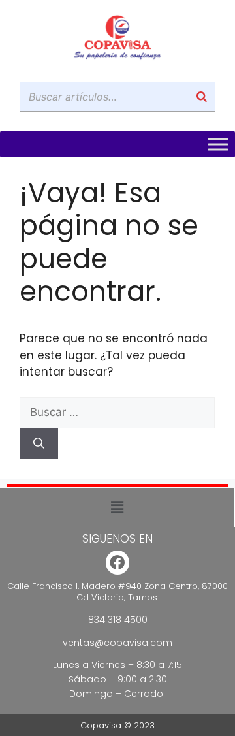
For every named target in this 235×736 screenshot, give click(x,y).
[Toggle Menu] (218, 144)
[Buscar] (202, 96)
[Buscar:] (117, 412)
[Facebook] (118, 563)
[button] (117, 507)
